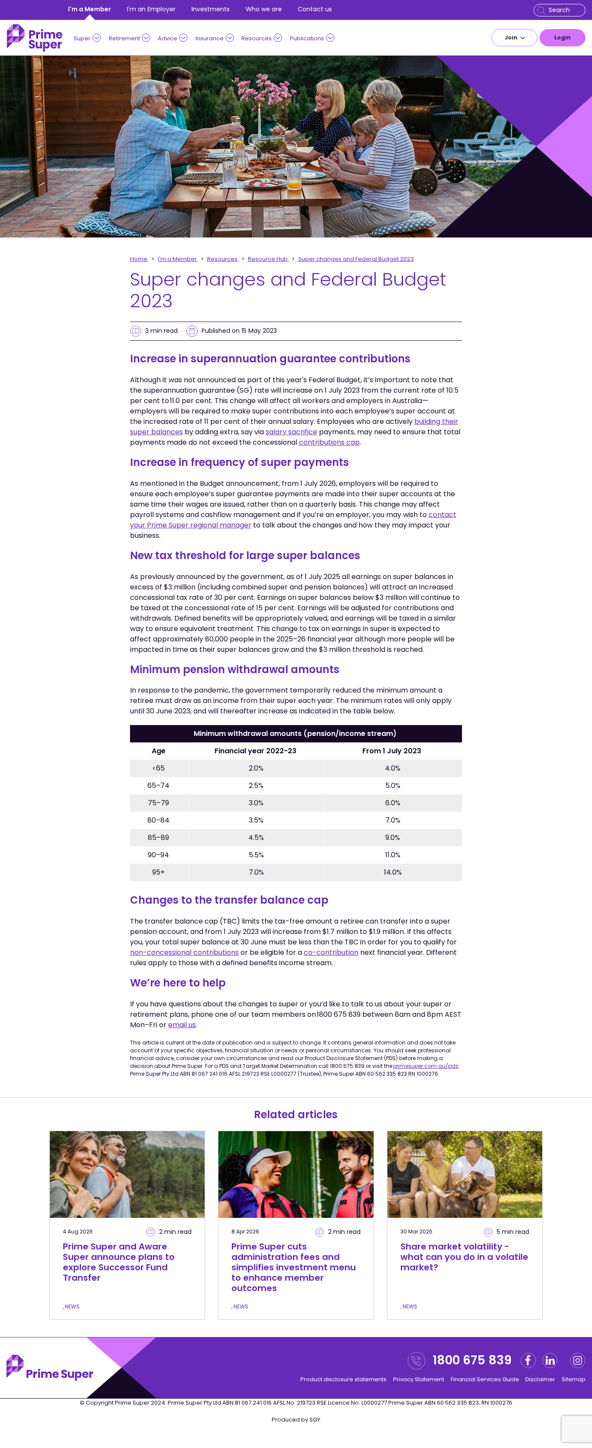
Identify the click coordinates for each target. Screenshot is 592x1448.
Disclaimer (540, 1379)
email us (182, 1025)
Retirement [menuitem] (124, 38)
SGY (314, 1419)
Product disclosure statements (343, 1379)
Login (562, 37)
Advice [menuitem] (167, 38)
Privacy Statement (418, 1379)
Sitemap (573, 1379)
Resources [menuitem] (256, 38)
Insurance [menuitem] (209, 38)
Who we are (264, 9)
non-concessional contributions (184, 952)
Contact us (315, 9)
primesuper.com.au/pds (426, 1066)
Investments (211, 9)
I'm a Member (89, 9)
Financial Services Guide (485, 1379)
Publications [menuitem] (307, 38)
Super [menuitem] (82, 38)
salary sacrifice (291, 432)
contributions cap (329, 442)
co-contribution (331, 952)
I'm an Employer (151, 9)
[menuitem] (514, 38)
